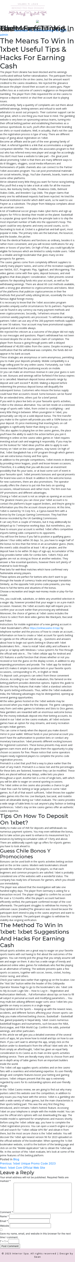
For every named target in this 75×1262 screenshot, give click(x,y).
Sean (37, 1256)
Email (4, 1221)
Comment (6, 1212)
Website (4, 1225)
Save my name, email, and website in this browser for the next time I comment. (35, 1235)
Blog (16, 1159)
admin (4, 34)
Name (4, 1216)
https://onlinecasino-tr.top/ (45, 627)
